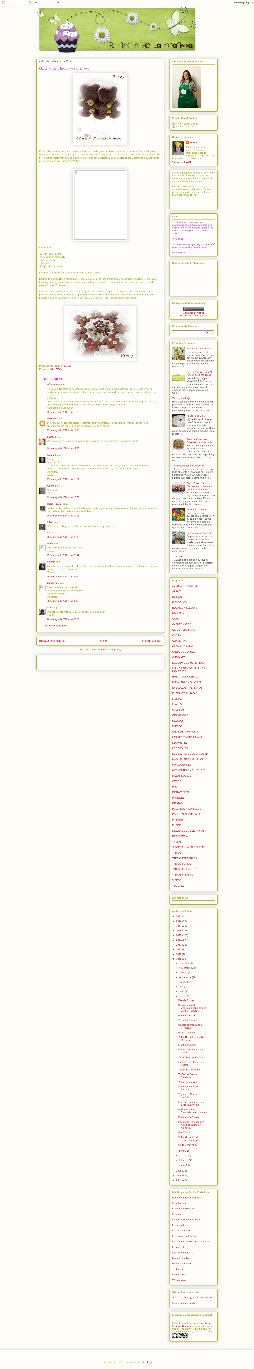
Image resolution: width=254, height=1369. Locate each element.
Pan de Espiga (186, 1000)
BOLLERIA (178, 613)
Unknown (52, 418)
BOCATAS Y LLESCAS (184, 607)
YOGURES (178, 885)
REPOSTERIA (180, 836)
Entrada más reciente (52, 640)
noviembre (185, 967)
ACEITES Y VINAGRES (185, 585)
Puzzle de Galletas (197, 509)
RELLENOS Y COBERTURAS (188, 830)
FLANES (177, 704)
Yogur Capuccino (187, 1081)
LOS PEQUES (180, 748)
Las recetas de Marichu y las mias (191, 1241)
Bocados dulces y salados (186, 1197)
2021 (179, 916)
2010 (179, 959)
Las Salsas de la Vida (184, 1236)
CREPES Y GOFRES (183, 651)
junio (182, 991)
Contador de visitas (193, 312)
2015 (179, 935)
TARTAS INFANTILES (184, 869)
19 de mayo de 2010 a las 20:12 (63, 537)
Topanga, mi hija (181, 398)
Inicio (103, 640)
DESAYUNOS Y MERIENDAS (188, 662)
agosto (183, 982)
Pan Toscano (185, 1132)
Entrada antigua (151, 640)
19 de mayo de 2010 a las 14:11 (63, 515)
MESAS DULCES (181, 775)
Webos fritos (179, 1280)
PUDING (177, 825)
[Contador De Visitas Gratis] (193, 310)
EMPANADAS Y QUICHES (186, 682)
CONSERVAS (179, 640)
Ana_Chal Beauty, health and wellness (193, 1297)
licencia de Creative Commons (191, 1324)
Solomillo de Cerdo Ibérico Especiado (189, 1138)
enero (182, 1165)
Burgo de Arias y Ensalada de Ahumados (192, 1111)
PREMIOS (177, 819)
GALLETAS (56, 369)
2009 (179, 1170)
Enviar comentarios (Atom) (107, 649)
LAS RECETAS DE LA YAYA (187, 737)
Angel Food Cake (196, 415)
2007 (179, 1180)
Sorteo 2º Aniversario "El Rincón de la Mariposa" (200, 373)
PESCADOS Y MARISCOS (186, 808)
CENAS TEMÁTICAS (183, 629)
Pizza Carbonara (187, 1144)
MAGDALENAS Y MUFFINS (187, 759)
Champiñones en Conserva (189, 465)
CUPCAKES (178, 657)
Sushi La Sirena (187, 1020)
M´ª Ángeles (53, 384)
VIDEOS (176, 880)
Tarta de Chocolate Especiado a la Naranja (199, 441)
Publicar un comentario (55, 625)
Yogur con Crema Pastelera (187, 1095)
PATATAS (177, 803)
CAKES (176, 618)
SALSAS (176, 841)
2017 (179, 925)
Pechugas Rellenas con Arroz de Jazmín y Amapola (191, 1124)
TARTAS (176, 852)
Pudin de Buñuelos (188, 1117)
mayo (182, 996)
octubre (183, 972)
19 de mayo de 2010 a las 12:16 (63, 430)
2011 (179, 954)
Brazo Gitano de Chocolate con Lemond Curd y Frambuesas (199, 486)
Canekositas (179, 1203)
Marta (50, 543)
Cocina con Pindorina (184, 1208)
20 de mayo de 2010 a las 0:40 (62, 601)
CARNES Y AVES (181, 624)
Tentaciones (178, 1269)
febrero (183, 1160)
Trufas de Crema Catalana (187, 1076)
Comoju (176, 1214)
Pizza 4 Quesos (186, 1032)
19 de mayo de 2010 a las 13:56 (63, 497)
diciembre (184, 963)
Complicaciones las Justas (186, 1219)
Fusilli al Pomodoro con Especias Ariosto (191, 1103)
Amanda (51, 485)
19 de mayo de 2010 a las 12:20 (63, 448)
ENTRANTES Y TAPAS (184, 693)
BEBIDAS (177, 596)
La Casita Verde (181, 1230)
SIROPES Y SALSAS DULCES (188, 847)
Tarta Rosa (180, 556)
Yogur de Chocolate (189, 1069)
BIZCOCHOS (179, 602)
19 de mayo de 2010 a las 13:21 (63, 479)
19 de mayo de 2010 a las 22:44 (63, 555)
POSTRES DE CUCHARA (186, 814)
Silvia (50, 522)
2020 (179, 921)
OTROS (176, 781)
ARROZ (176, 591)
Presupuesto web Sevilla (193, 315)
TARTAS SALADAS (182, 874)
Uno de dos (178, 1274)
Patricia (51, 561)
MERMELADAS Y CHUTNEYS (188, 770)
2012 (179, 949)
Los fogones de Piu (182, 1252)
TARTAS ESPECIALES (184, 858)
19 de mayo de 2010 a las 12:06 (63, 412)
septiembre (185, 977)
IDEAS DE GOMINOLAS (185, 731)
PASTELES (178, 797)
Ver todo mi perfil (181, 162)
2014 (179, 940)
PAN (174, 786)
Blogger (149, 1362)
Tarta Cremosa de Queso (192, 1057)
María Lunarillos (181, 1258)
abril (181, 1150)
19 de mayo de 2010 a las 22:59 (63, 576)
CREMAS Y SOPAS (182, 646)
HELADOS (178, 720)
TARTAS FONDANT (183, 863)
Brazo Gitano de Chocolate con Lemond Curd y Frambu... (192, 1008)
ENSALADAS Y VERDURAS (187, 687)
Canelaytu (52, 583)
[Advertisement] (59, 661)
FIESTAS (177, 698)
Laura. (50, 437)
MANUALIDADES (181, 764)
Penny (193, 142)
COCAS (176, 635)
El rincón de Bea (181, 1225)
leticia (50, 607)
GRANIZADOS (180, 715)
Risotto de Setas (187, 1044)
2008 (179, 1175)
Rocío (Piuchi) (54, 504)
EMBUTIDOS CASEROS (185, 676)
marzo (183, 1155)
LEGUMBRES (179, 742)
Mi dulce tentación (182, 1263)
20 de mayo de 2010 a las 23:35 (63, 619)
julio (181, 986)
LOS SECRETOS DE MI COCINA (190, 753)
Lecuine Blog (179, 1247)
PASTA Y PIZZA (180, 792)
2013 (179, 944)
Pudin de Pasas (186, 1015)
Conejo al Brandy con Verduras (190, 1026)
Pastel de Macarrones (199, 348)
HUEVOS (177, 726)
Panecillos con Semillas (199, 533)
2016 (179, 930)
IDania (50, 455)
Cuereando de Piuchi (183, 1303)
